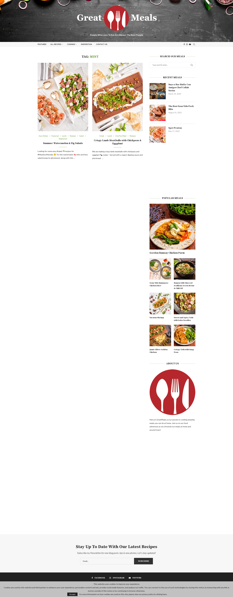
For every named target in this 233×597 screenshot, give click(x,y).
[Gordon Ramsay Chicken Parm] (172, 227)
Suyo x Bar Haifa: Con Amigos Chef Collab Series (179, 87)
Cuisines (71, 44)
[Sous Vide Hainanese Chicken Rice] (160, 269)
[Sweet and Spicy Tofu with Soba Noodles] (184, 303)
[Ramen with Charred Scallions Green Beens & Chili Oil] (184, 269)
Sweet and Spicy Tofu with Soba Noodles (183, 319)
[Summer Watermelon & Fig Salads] (63, 97)
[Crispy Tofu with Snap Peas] (184, 335)
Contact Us (101, 44)
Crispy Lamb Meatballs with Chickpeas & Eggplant (117, 142)
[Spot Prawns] (158, 134)
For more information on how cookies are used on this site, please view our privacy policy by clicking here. (123, 594)
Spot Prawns (175, 128)
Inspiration (86, 44)
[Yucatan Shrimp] (160, 303)
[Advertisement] (172, 169)
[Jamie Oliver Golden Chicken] (160, 335)
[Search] (194, 44)
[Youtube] (190, 44)
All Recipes (55, 44)
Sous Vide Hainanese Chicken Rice (159, 284)
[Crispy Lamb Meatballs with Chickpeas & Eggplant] (117, 97)
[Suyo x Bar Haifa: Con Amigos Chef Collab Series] (158, 91)
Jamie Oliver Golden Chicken (158, 351)
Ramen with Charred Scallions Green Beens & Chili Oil (184, 285)
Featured (42, 44)
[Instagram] (187, 44)
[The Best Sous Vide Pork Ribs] (158, 113)
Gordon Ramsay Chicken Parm (167, 252)
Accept (72, 594)
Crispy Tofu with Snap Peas (184, 351)
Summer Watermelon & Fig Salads (63, 143)
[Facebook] (184, 44)
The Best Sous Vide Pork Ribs (181, 108)
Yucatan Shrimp (157, 317)
